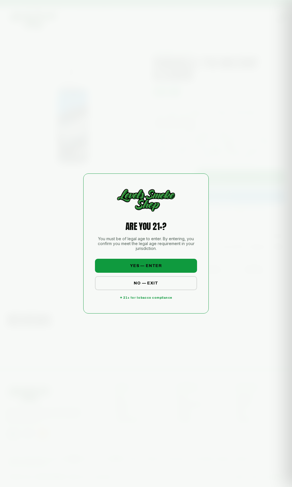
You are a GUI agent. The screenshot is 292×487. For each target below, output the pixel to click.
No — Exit (146, 283)
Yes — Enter (146, 266)
